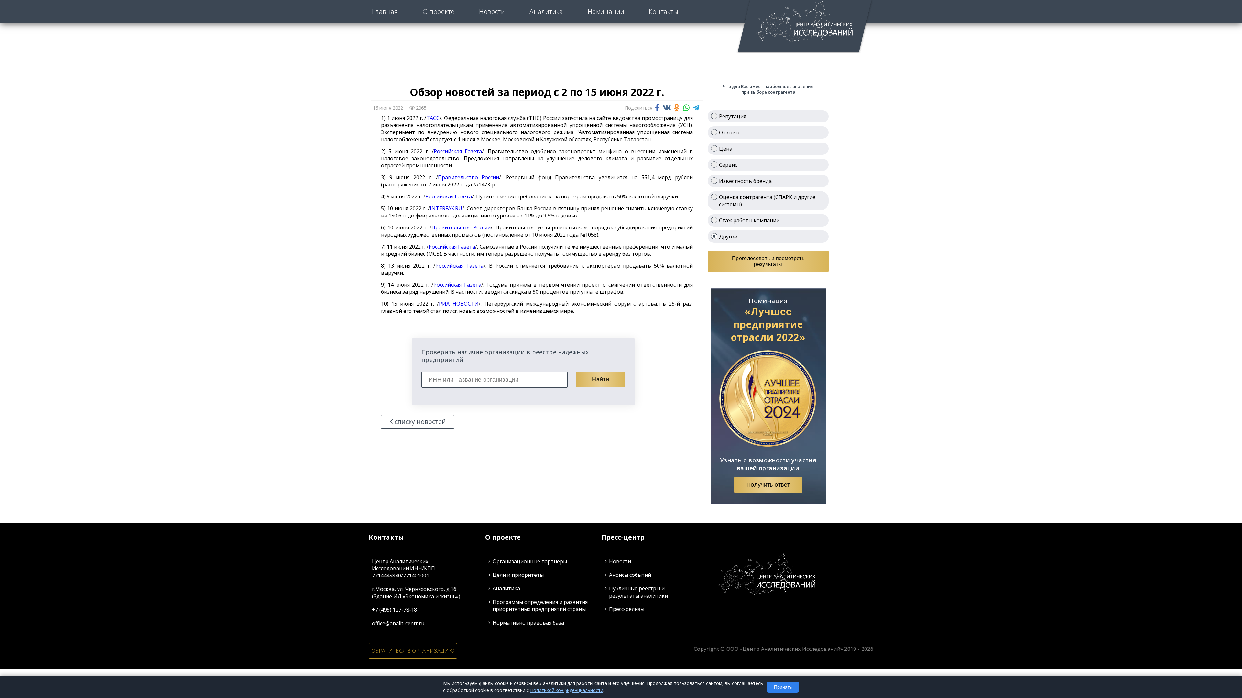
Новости (492, 11)
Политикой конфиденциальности (566, 690)
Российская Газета (458, 151)
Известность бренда (745, 181)
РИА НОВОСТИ (459, 303)
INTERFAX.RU (446, 208)
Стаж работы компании (749, 220)
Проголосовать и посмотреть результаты (768, 261)
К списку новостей (417, 421)
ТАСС (433, 118)
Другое (728, 236)
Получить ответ (768, 484)
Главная (385, 11)
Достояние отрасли (636, 20)
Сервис (728, 164)
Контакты (663, 11)
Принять (783, 687)
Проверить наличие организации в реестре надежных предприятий (505, 356)
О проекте (439, 11)
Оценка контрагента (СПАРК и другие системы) (767, 201)
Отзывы (729, 132)
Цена (725, 148)
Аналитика (546, 11)
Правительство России (468, 177)
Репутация (732, 116)
